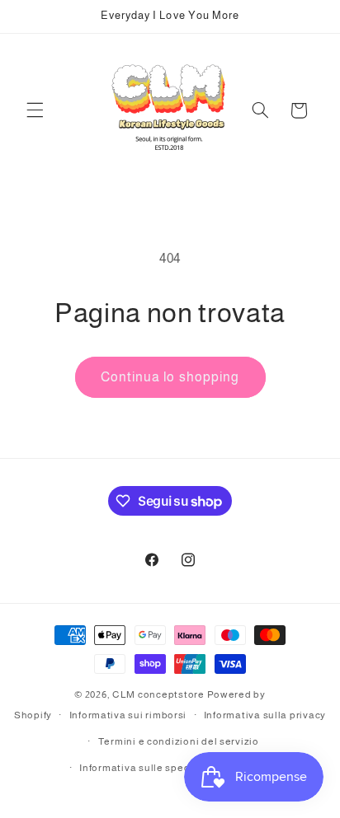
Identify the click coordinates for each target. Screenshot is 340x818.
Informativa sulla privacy (265, 715)
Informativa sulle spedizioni (148, 768)
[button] (35, 110)
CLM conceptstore (158, 694)
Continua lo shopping (170, 377)
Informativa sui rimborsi (128, 715)
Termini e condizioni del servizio (178, 741)
